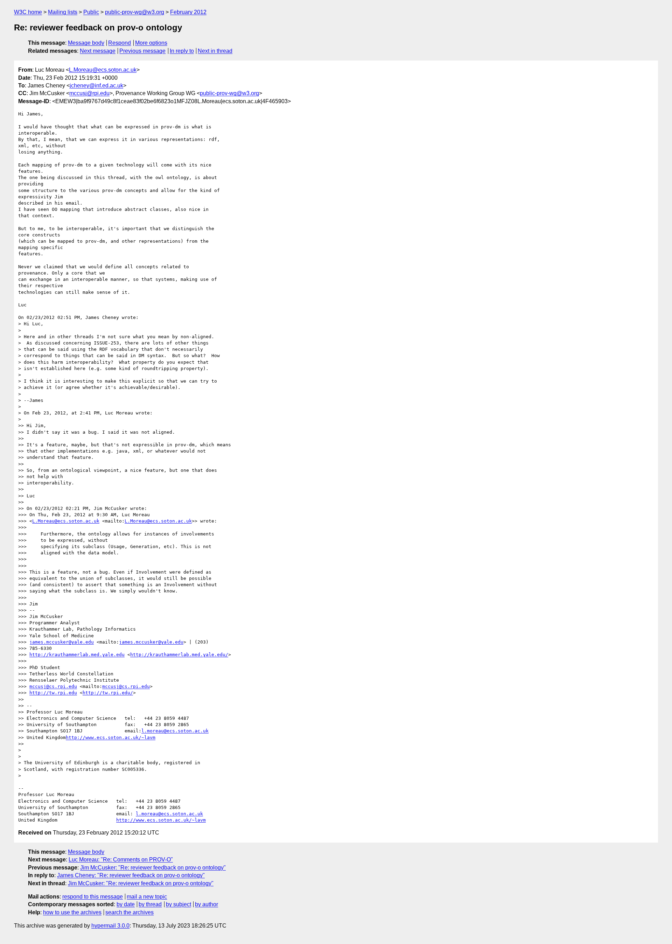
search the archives (129, 912)
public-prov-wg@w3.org (134, 12)
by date (126, 904)
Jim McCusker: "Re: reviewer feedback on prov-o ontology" (153, 868)
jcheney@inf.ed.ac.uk (96, 85)
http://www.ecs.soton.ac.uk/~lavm (110, 737)
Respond (119, 43)
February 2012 (188, 12)
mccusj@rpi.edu (89, 93)
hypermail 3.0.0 (110, 926)
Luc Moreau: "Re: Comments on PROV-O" (121, 860)
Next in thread (215, 51)
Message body (86, 43)
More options (151, 43)
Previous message (142, 51)
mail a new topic (147, 897)
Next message (97, 51)
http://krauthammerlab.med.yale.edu (77, 654)
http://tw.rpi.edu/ (108, 692)
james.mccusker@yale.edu (61, 642)
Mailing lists (62, 12)
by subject (178, 904)
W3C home (28, 12)
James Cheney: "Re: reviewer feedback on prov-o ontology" (131, 875)
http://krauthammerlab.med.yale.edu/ (179, 654)
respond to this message (92, 897)
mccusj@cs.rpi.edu (53, 686)
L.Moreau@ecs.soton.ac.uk (102, 70)
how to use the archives (72, 912)
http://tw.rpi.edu (53, 692)
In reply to (182, 51)
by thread (150, 904)
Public (91, 12)
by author (206, 904)
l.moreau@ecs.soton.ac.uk (175, 730)
